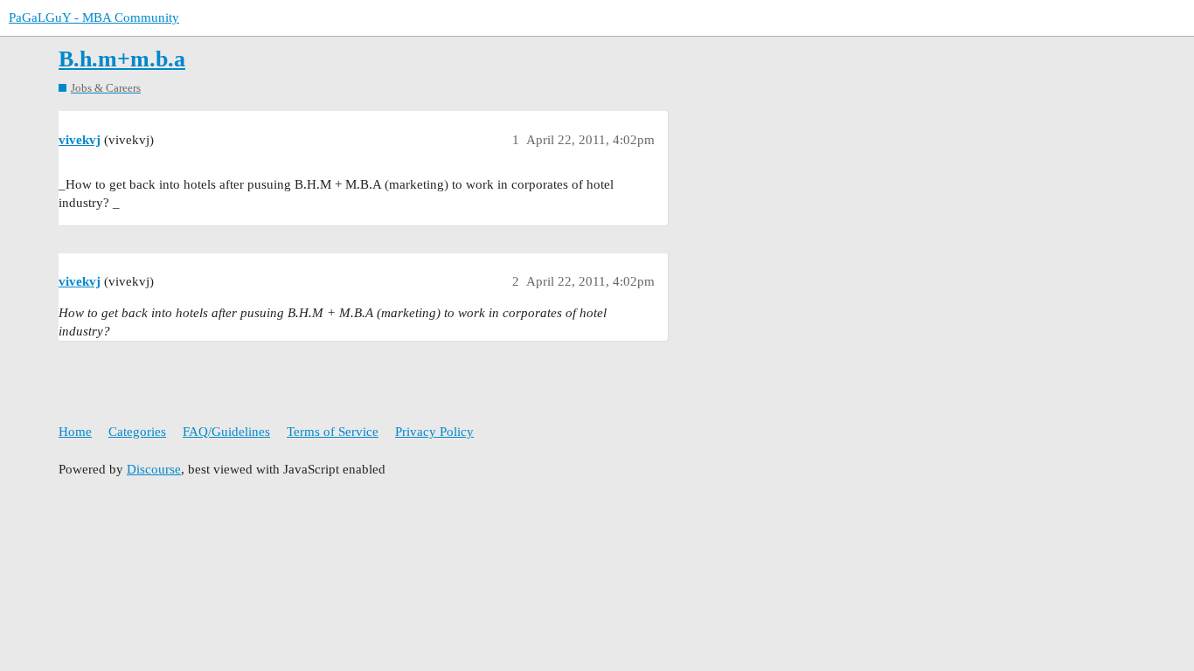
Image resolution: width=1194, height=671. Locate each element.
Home (75, 432)
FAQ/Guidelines (226, 432)
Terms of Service (332, 432)
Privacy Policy (434, 432)
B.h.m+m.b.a (122, 59)
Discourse (154, 469)
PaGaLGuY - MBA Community (94, 17)
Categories (137, 432)
